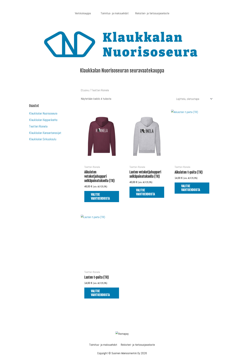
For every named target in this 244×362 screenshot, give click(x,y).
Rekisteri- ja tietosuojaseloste (138, 345)
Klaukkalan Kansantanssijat (45, 133)
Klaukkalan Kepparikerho (43, 120)
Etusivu (85, 90)
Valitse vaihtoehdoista (100, 196)
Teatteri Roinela (38, 126)
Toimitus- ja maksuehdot (103, 345)
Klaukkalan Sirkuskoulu (42, 139)
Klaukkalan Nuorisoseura (43, 113)
